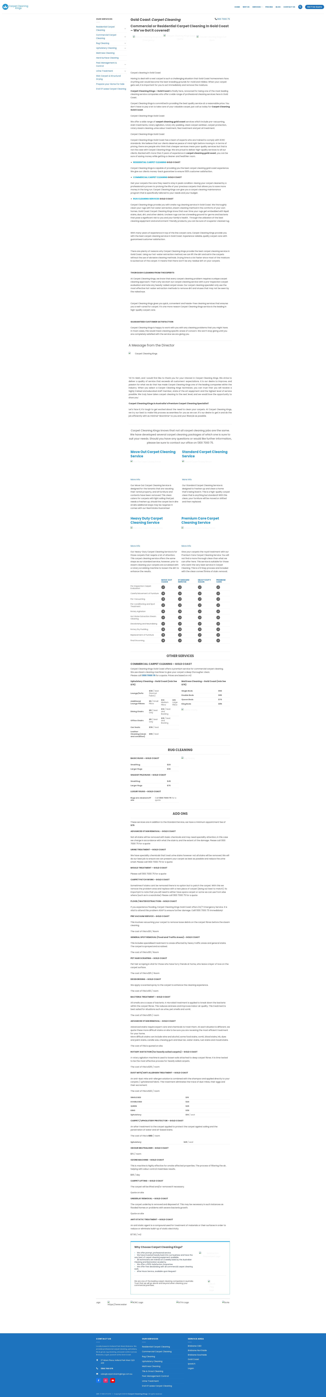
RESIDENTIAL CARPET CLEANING (150, 162)
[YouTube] (112, 1380)
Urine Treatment (150, 1381)
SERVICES (154, 198)
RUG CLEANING (141, 198)
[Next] (224, 1310)
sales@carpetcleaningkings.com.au (116, 1374)
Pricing (269, 7)
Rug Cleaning (148, 1356)
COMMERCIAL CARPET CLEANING (150, 177)
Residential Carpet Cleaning (156, 1346)
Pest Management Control (155, 1376)
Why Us (246, 7)
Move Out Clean (166, 581)
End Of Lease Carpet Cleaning (157, 1385)
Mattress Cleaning (151, 1366)
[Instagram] (105, 1380)
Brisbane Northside (197, 1350)
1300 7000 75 (223, 19)
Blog (278, 7)
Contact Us (289, 7)
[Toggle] (125, 28)
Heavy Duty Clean (204, 581)
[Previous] (102, 1310)
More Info (135, 479)
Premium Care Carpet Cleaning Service (200, 520)
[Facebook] (98, 1380)
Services (256, 7)
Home (237, 7)
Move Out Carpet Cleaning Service (153, 454)
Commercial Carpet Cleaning (157, 1351)
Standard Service (183, 581)
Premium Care (221, 581)
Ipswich (191, 1363)
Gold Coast (193, 1359)
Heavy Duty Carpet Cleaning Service (147, 520)
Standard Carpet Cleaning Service (205, 454)
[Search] (300, 7)
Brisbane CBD (194, 1345)
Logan (191, 1368)
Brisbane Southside (197, 1354)
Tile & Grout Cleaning (152, 1371)
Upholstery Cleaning (152, 1361)
